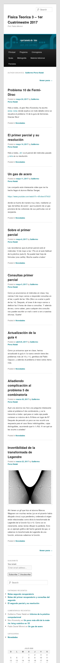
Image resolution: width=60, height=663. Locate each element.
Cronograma (37, 52)
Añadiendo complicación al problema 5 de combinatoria (19, 388)
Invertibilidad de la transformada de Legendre (21, 452)
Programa (24, 52)
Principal (11, 52)
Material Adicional (38, 58)
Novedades (20, 123)
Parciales (12, 64)
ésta (11, 156)
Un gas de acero (20, 174)
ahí (21, 152)
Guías (10, 58)
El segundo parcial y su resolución (23, 603)
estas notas (13, 110)
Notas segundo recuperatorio (21, 594)
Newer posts (46, 80)
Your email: (12, 564)
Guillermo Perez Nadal (34, 72)
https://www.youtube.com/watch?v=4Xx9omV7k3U (29, 196)
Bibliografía (21, 58)
